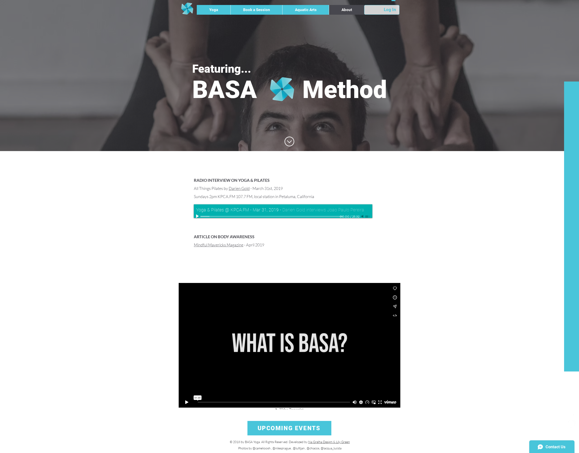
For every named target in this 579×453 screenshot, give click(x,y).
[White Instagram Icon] (572, 424)
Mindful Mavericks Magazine (218, 244)
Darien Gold (239, 188)
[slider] (367, 216)
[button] (213, 10)
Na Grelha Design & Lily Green (329, 442)
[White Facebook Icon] (572, 413)
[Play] (198, 216)
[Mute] (363, 216)
